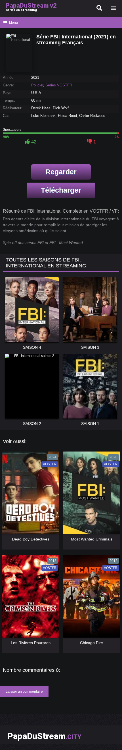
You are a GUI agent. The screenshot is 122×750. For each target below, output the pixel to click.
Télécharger (61, 190)
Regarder (61, 172)
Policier (37, 85)
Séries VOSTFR (58, 85)
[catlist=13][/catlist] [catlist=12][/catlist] (30, 494)
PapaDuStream (44, 736)
